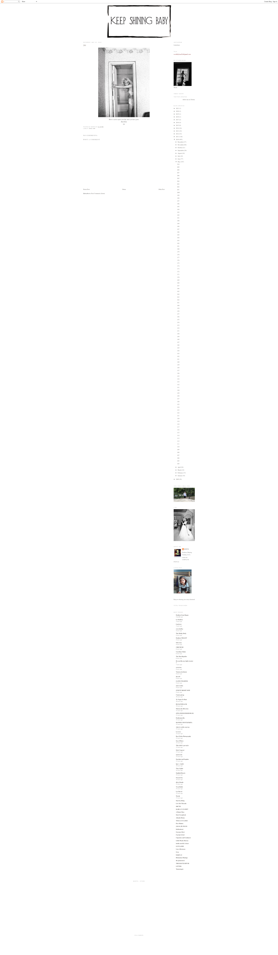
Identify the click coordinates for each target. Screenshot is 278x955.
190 (178, 221)
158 (178, 311)
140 (178, 362)
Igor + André (180, 764)
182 (178, 243)
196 (178, 204)
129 (178, 393)
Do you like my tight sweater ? (184, 662)
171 (178, 274)
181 (178, 246)
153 (178, 325)
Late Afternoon (180, 849)
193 (178, 212)
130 (178, 390)
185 (178, 235)
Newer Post (86, 189)
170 (178, 277)
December (181, 142)
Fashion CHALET (181, 638)
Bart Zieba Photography (183, 736)
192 (178, 215)
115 (178, 433)
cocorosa (178, 667)
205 (178, 178)
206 (178, 175)
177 (178, 257)
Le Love (178, 732)
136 (178, 373)
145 (178, 348)
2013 (177, 131)
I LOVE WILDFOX (182, 681)
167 (178, 286)
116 (178, 430)
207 (178, 173)
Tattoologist (179, 869)
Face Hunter (179, 823)
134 (178, 379)
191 (178, 218)
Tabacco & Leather (182, 821)
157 (178, 314)
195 (178, 207)
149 (178, 336)
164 (178, 294)
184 (178, 238)
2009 (177, 479)
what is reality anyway (183, 727)
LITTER (178, 866)
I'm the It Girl (180, 835)
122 (178, 413)
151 (178, 331)
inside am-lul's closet (182, 843)
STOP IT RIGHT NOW (183, 690)
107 (178, 455)
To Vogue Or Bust (181, 699)
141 (178, 359)
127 (178, 399)
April (179, 467)
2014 (177, 128)
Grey (177, 852)
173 (178, 269)
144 (178, 351)
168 (178, 283)
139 (178, 365)
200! (178, 192)
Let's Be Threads (181, 803)
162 (178, 300)
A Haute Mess (180, 812)
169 (178, 280)
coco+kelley (179, 629)
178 (178, 255)
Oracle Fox (179, 778)
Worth (186, 549)
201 (84, 45)
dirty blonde (179, 782)
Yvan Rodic (179, 787)
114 (178, 435)
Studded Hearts (180, 773)
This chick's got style (182, 745)
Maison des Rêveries (182, 709)
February (180, 473)
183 (178, 240)
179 (178, 252)
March (180, 470)
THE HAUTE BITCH (182, 863)
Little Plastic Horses (182, 840)
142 (178, 356)
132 (178, 385)
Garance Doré (180, 832)
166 (178, 288)
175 (178, 263)
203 (178, 184)
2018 (177, 117)
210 (178, 164)
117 (178, 427)
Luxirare (179, 624)
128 (178, 396)
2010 (177, 139)
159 (178, 308)
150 (178, 334)
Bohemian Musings (182, 858)
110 (178, 447)
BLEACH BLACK (181, 704)
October (180, 148)
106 (178, 458)
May (179, 162)
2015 (177, 125)
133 (178, 382)
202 (178, 187)
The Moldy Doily (181, 633)
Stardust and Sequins (182, 759)
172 (178, 272)
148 (178, 339)
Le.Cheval (179, 791)
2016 (177, 122)
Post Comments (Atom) (98, 193)
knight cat (179, 855)
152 (178, 328)
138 (178, 368)
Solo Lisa (179, 643)
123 (178, 410)
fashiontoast (179, 829)
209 (178, 167)
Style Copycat (180, 750)
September (181, 150)
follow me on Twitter (189, 100)
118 (178, 424)
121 (178, 416)
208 (178, 170)
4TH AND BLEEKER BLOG (185, 713)
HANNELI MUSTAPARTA (184, 722)
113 (178, 438)
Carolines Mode (181, 652)
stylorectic (179, 755)
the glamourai (180, 860)
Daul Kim (92, 128)
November (181, 145)
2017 (177, 120)
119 (178, 421)
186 (178, 232)
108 (178, 452)
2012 (177, 134)
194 (178, 209)
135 (178, 376)
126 (178, 401)
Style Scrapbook (181, 815)
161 (178, 303)
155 (178, 320)
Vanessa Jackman (181, 672)
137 (178, 370)
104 (178, 464)
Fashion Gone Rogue (182, 615)
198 (178, 198)
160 (178, 305)
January (180, 476)
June (179, 159)
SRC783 (178, 806)
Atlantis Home (180, 818)
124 (178, 407)
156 (178, 317)
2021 (177, 108)
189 (178, 223)
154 (178, 322)
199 (178, 195)
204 (178, 181)
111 (178, 444)
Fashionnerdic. (180, 718)
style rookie (179, 686)
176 (178, 260)
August (180, 153)
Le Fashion (179, 619)
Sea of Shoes (179, 741)
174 (178, 266)
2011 (177, 137)
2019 (177, 114)
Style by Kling (180, 801)
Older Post (162, 189)
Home (124, 189)
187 (178, 229)
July (179, 156)
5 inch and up (180, 695)
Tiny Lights (179, 768)
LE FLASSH (180, 846)
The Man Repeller (181, 656)
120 (178, 418)
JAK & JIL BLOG (181, 826)
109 (178, 449)
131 (178, 387)
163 (178, 297)
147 (178, 342)
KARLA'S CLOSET (182, 809)
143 (178, 353)
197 (178, 201)
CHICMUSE (180, 647)
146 (178, 345)
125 (178, 404)
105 (178, 461)
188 (178, 226)
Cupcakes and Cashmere (183, 838)
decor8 (178, 676)
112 (178, 441)
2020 (177, 111)
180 (178, 249)
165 (178, 291)
